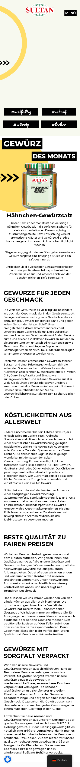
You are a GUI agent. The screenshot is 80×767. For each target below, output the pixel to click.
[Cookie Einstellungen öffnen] (7, 761)
